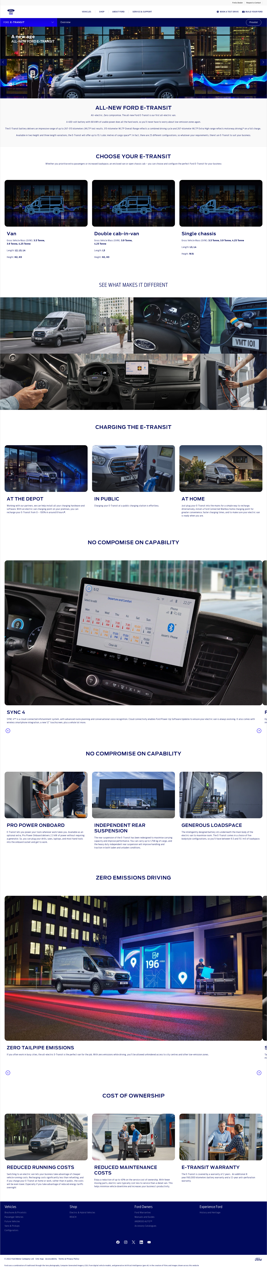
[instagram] (125, 1242)
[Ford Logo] (11, 11)
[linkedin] (141, 1242)
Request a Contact (253, 3)
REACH (73, 1217)
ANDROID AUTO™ (143, 1221)
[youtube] (149, 1242)
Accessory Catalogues (145, 1226)
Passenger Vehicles (14, 1217)
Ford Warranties (143, 1212)
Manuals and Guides (144, 1217)
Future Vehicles (12, 1221)
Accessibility (51, 1259)
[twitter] (133, 1242)
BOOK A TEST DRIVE (229, 12)
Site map (39, 1259)
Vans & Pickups (12, 1226)
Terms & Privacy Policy (69, 1259)
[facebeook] (118, 1242)
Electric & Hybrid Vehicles (82, 1212)
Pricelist (253, 22)
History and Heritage (210, 1212)
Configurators (11, 1230)
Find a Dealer (237, 3)
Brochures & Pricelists (15, 1212)
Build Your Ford (254, 12)
